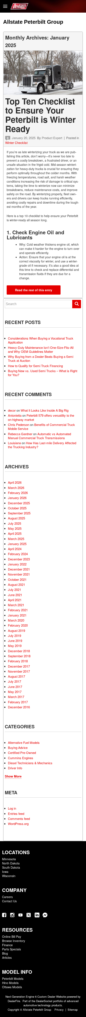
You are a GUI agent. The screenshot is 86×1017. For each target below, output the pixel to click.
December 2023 (19, 559)
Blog (5, 953)
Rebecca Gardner (20, 434)
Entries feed (16, 813)
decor (12, 410)
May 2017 (15, 691)
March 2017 (16, 696)
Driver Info (15, 768)
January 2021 (17, 615)
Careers (7, 897)
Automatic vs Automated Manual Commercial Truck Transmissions (39, 436)
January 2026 (17, 497)
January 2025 (17, 543)
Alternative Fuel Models (24, 742)
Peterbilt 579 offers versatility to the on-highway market (41, 417)
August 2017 (16, 676)
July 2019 (14, 635)
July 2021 (14, 589)
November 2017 (19, 671)
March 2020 (16, 620)
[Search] (76, 304)
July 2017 (14, 681)
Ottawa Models (12, 987)
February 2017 (18, 702)
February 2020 (18, 625)
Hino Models (10, 983)
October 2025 (17, 508)
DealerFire (14, 1001)
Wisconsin (8, 876)
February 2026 (18, 492)
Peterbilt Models (12, 978)
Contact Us (9, 901)
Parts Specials (11, 949)
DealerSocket (44, 1001)
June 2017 (15, 686)
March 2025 (16, 538)
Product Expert (52, 138)
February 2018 (18, 661)
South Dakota (11, 867)
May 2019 (15, 645)
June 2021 (15, 595)
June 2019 (15, 640)
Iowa (5, 871)
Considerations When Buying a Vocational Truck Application (40, 340)
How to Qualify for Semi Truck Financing (35, 366)
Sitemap (73, 1010)
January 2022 (17, 564)
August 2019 (16, 630)
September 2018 (19, 656)
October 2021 (17, 579)
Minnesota (9, 859)
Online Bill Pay (11, 936)
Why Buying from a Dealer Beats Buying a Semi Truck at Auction (40, 358)
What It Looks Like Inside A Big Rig (44, 410)
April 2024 (15, 549)
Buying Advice (18, 747)
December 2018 (19, 651)
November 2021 (19, 574)
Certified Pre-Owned (22, 752)
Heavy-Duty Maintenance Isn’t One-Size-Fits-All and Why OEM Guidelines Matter (40, 349)
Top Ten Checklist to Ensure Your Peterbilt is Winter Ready (40, 114)
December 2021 (19, 569)
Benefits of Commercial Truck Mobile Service (41, 426)
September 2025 (19, 513)
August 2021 (16, 584)
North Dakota (11, 863)
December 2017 (19, 666)
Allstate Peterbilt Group (33, 22)
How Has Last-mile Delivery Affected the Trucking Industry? (42, 445)
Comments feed (19, 818)
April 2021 (15, 600)
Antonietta (15, 415)
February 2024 (18, 554)
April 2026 (15, 482)
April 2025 (15, 533)
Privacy (59, 1010)
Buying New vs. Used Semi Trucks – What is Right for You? (42, 373)
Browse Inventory (13, 941)
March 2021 (16, 605)
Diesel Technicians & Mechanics (30, 763)
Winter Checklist (16, 142)
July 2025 (14, 523)
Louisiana (14, 443)
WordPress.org (18, 823)
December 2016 (19, 707)
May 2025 (15, 528)
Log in (12, 808)
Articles (7, 957)
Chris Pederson (18, 424)
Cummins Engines (20, 758)
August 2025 (16, 518)
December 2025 (19, 503)
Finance (7, 945)
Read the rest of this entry (33, 290)
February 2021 (18, 610)
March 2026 (16, 487)
